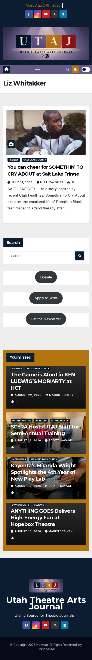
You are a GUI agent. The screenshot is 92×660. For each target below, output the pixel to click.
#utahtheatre (21, 420)
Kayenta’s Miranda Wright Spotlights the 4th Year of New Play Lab (43, 472)
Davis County (20, 505)
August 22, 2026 (29, 395)
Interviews (19, 459)
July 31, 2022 (23, 182)
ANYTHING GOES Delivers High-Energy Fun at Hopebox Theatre (43, 517)
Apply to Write (46, 298)
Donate (46, 277)
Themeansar (46, 649)
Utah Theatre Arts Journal (46, 603)
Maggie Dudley (61, 395)
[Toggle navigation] (38, 69)
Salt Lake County (34, 159)
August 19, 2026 (28, 440)
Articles (41, 420)
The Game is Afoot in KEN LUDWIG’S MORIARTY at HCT (43, 381)
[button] (67, 69)
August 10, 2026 (28, 531)
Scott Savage (60, 440)
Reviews (14, 159)
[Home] (6, 69)
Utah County (59, 420)
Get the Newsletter (46, 319)
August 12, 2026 (28, 485)
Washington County (44, 459)
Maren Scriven (61, 531)
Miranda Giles (52, 182)
